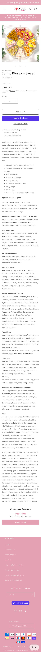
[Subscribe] (31, 594)
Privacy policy (22, 647)
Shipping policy (9, 650)
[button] (4, 9)
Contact (7, 544)
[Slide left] (15, 66)
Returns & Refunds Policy (14, 565)
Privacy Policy (9, 549)
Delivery (12, 90)
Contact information (22, 650)
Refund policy (35, 650)
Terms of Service (11, 555)
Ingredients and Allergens (14, 575)
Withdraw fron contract (13, 580)
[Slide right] (25, 66)
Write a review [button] (20, 522)
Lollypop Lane (11, 646)
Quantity (4, 96)
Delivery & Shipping (12, 570)
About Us (8, 560)
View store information (12, 136)
